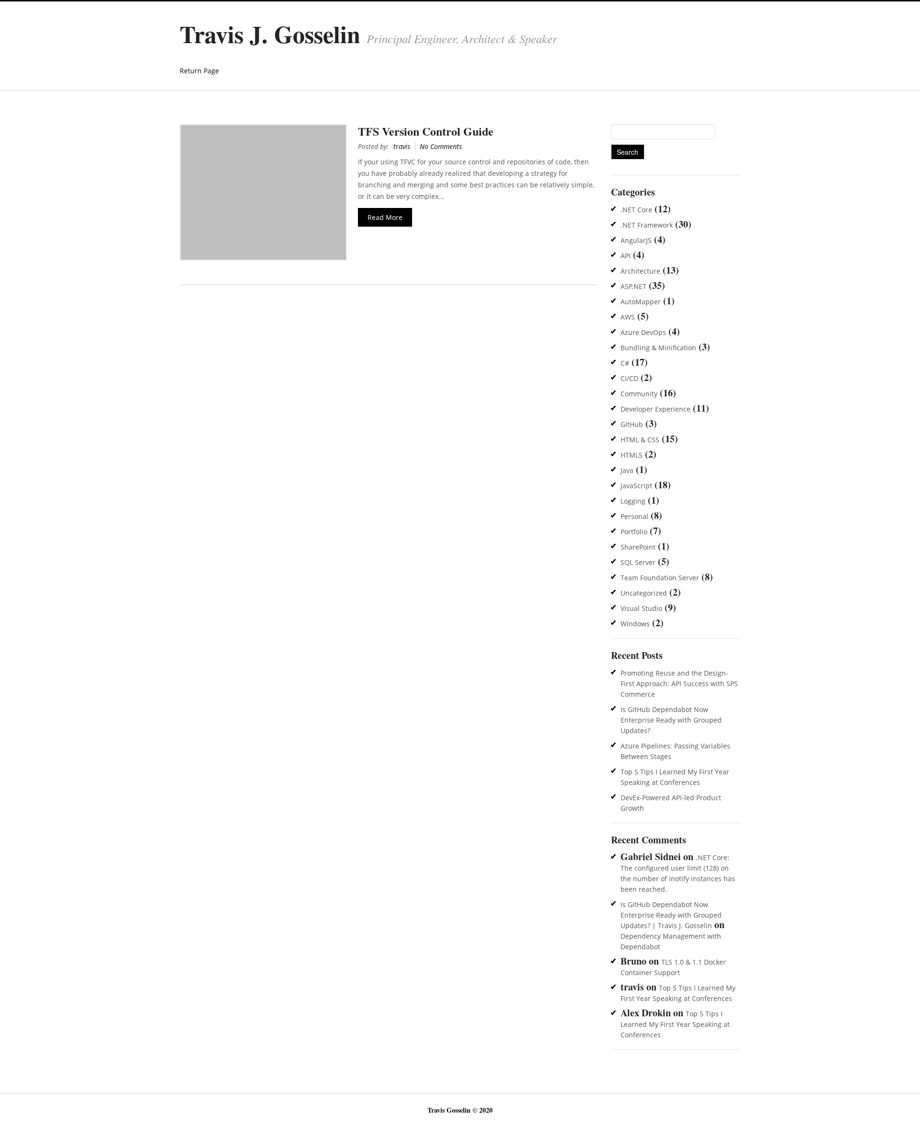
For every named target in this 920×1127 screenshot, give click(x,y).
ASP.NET (633, 286)
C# (625, 363)
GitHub (632, 424)
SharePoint (638, 547)
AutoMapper (641, 301)
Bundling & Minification (658, 347)
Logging (633, 501)
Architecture (640, 271)
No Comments (441, 146)
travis (401, 146)
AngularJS (636, 240)
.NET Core (636, 209)
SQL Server (638, 562)
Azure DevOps (643, 332)
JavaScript (636, 485)
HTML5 (632, 455)
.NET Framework (647, 225)
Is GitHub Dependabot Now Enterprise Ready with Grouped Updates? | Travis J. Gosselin (671, 915)
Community (639, 393)
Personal (634, 516)
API (626, 255)
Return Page (199, 70)
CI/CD (629, 378)
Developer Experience (655, 409)
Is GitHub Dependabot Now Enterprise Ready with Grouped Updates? (671, 720)
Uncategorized (644, 593)
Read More (385, 217)
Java (627, 470)
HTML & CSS (640, 439)
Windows (635, 623)
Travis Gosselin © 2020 (460, 1110)
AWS (628, 317)
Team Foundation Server (660, 577)
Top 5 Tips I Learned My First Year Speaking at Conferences (675, 1024)
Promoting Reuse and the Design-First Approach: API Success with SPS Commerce (679, 683)
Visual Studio (641, 608)
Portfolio (634, 531)
